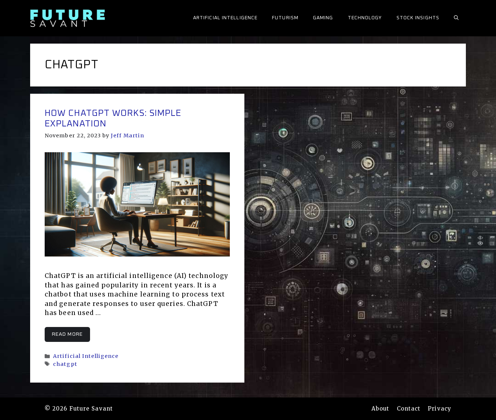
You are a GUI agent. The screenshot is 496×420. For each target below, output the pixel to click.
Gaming (323, 18)
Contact (409, 408)
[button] (456, 18)
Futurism (285, 18)
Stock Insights (418, 18)
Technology (365, 18)
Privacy (439, 408)
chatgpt (65, 364)
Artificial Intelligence (225, 18)
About (380, 408)
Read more (67, 334)
